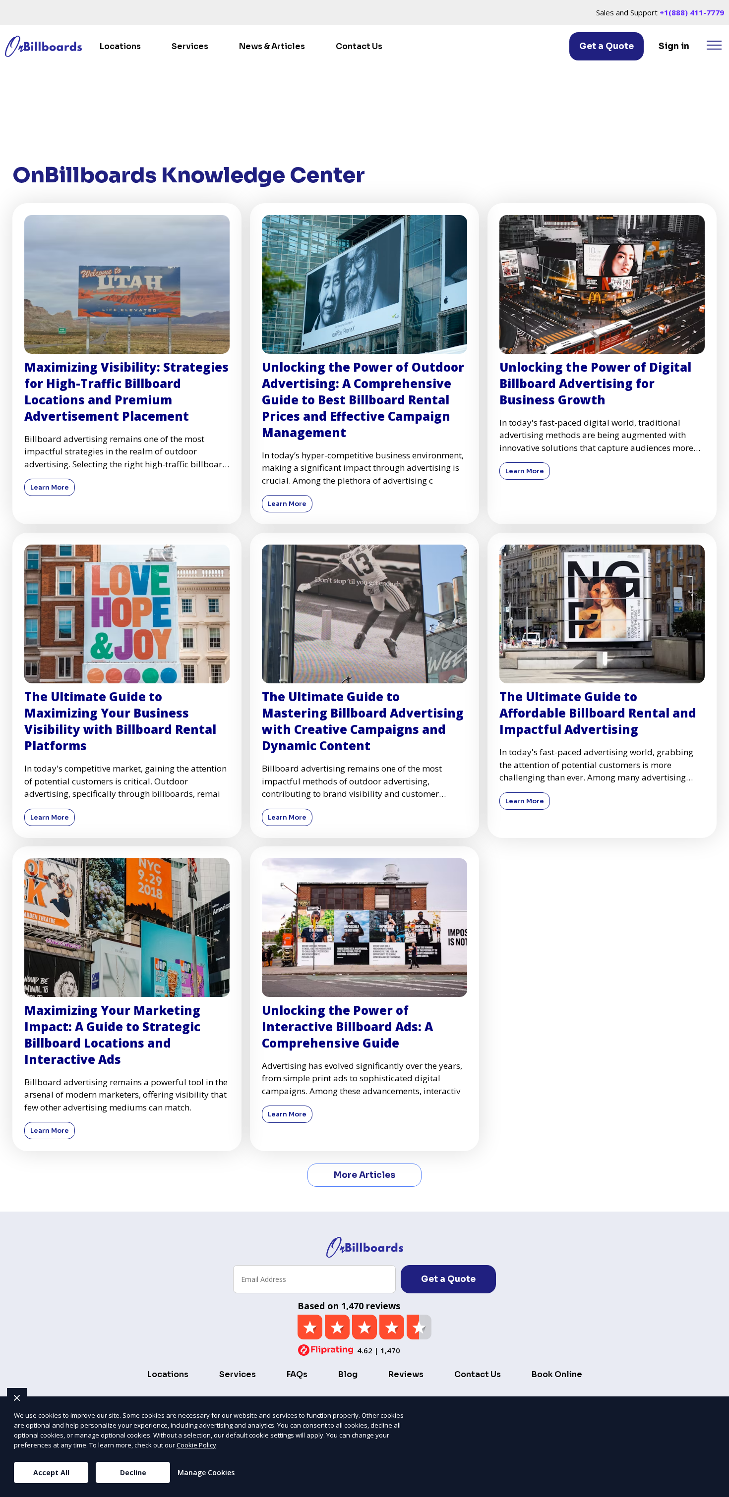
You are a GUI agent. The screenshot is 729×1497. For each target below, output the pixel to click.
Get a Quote (606, 46)
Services (190, 46)
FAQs (297, 1374)
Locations (120, 46)
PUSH (713, 1488)
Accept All (51, 1472)
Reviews (406, 1374)
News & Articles (272, 46)
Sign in (674, 46)
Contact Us (359, 46)
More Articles (364, 1175)
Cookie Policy (196, 1445)
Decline (133, 1472)
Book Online (557, 1374)
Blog (348, 1374)
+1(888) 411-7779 (692, 12)
